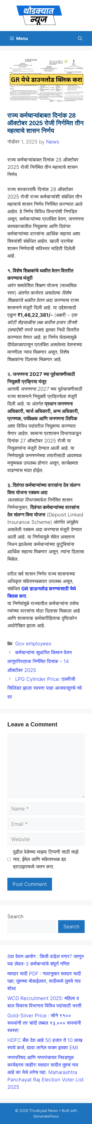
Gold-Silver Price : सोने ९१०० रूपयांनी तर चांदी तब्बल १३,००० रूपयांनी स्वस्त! (44, 1023)
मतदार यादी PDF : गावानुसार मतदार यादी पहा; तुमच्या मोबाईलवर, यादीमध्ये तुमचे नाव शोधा (44, 981)
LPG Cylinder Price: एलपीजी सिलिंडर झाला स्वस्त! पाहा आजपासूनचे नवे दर (44, 688)
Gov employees (33, 644)
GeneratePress (46, 1116)
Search (15, 916)
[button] (80, 38)
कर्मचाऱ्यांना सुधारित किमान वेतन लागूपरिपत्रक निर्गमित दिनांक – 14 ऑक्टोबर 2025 (39, 661)
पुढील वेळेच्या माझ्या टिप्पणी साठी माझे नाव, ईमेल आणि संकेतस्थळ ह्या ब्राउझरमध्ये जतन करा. (46, 859)
